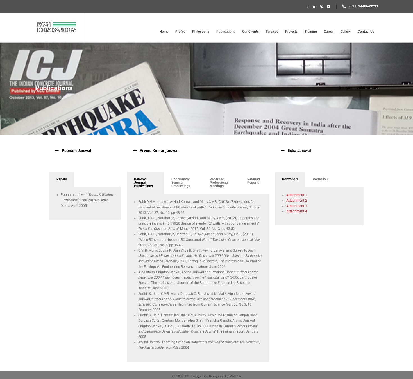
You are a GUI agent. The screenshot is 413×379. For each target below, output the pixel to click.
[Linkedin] (314, 6)
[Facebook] (308, 6)
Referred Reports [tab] (253, 181)
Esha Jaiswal (299, 150)
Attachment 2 (296, 201)
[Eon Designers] (56, 27)
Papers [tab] (61, 179)
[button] (85, 150)
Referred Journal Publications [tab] (143, 182)
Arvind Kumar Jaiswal (159, 150)
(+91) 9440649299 (363, 6)
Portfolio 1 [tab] (290, 179)
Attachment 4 (296, 211)
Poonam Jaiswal (76, 150)
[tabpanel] (85, 203)
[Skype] (321, 6)
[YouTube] (328, 6)
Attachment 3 (296, 206)
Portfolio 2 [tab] (321, 179)
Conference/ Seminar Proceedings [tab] (180, 182)
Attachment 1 (296, 195)
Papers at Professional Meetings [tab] (219, 182)
